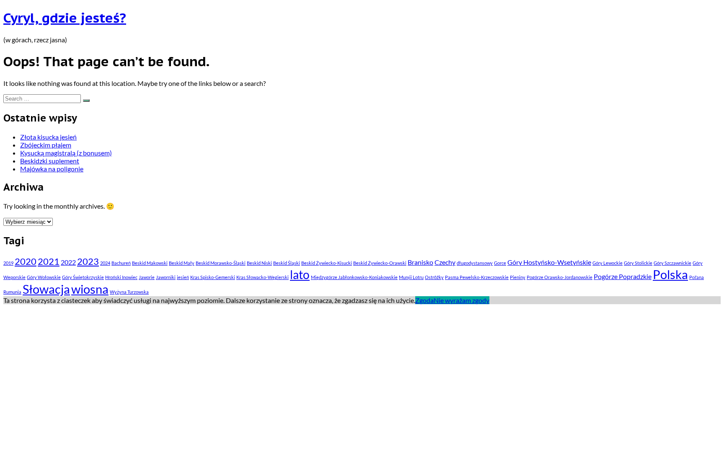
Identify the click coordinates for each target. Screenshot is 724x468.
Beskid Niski (259, 263)
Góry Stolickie (638, 263)
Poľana (696, 277)
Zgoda (424, 300)
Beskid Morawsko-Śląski (221, 263)
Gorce (500, 263)
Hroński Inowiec (121, 277)
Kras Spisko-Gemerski (212, 277)
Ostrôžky (434, 277)
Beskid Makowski (150, 263)
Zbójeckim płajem (45, 145)
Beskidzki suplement (49, 161)
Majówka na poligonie (51, 169)
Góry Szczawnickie (672, 263)
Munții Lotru (411, 277)
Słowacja (46, 289)
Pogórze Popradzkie (623, 276)
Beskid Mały (181, 263)
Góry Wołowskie (44, 277)
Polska (670, 274)
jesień (183, 277)
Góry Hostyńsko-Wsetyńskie (549, 262)
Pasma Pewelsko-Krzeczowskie (477, 277)
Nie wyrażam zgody (461, 300)
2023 (88, 261)
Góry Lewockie (607, 263)
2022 (68, 262)
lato (300, 274)
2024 (105, 263)
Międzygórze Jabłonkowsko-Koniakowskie (354, 277)
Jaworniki (166, 277)
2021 (48, 261)
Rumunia (12, 292)
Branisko (420, 262)
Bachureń (121, 263)
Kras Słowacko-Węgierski (262, 277)
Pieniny (517, 277)
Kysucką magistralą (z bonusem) (66, 153)
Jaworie (147, 277)
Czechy (444, 262)
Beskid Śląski (286, 263)
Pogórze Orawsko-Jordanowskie (559, 277)
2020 (25, 261)
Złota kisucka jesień (48, 137)
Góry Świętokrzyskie (83, 277)
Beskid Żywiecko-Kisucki (326, 263)
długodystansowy (475, 263)
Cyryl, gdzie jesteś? (64, 17)
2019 (8, 263)
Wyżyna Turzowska (129, 292)
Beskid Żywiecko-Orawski (379, 263)
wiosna (90, 289)
